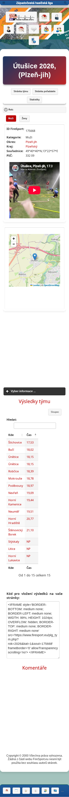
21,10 (30, 530)
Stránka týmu (21, 91)
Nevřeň (13, 493)
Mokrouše (15, 478)
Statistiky (35, 99)
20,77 (30, 519)
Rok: (24, 109)
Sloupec (55, 412)
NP (28, 542)
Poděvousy (15, 486)
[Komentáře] (34, 29)
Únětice (13, 457)
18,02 (30, 450)
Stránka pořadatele (45, 91)
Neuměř (13, 511)
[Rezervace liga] (26, 791)
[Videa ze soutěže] (55, 791)
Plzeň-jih (31, 142)
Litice (11, 549)
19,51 (30, 511)
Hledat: (12, 420)
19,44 (30, 500)
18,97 (30, 486)
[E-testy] (46, 29)
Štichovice (15, 442)
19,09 (30, 493)
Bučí (11, 450)
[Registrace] (9, 29)
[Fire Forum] (59, 29)
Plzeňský (31, 146)
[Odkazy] (21, 29)
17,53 (30, 442)
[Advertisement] (34, 348)
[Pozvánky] (16, 791)
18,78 (30, 478)
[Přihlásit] (56, 17)
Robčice (13, 471)
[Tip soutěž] (45, 791)
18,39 (30, 471)
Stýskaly (13, 542)
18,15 (30, 457)
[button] (22, 435)
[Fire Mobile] (34, 40)
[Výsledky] (35, 791)
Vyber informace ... (38, 391)
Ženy (24, 118)
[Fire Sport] (21, 17)
